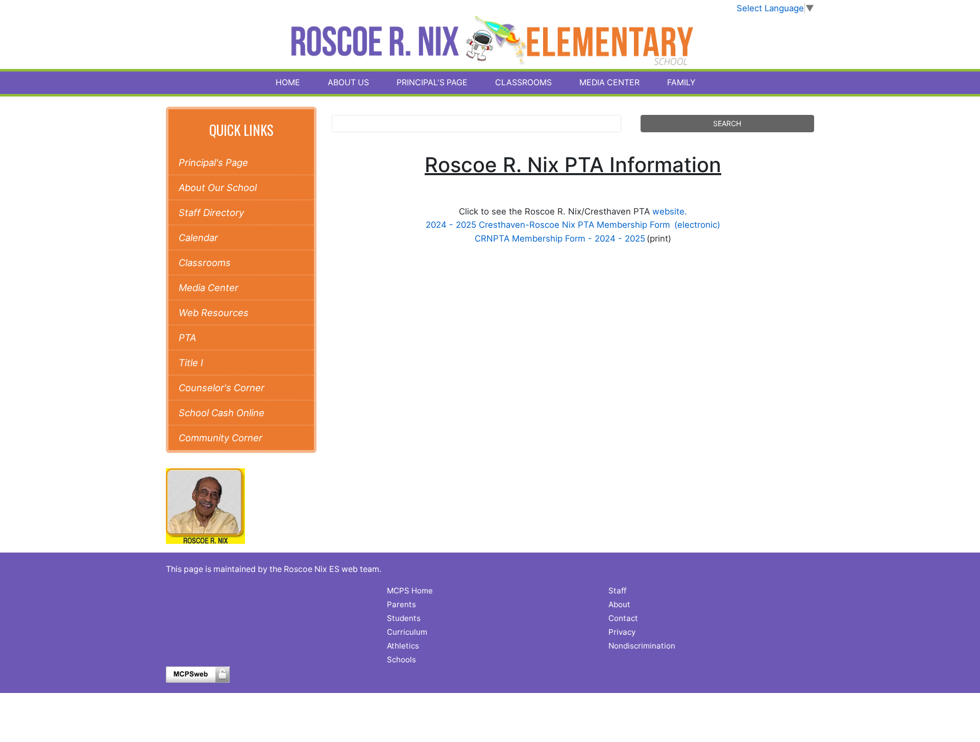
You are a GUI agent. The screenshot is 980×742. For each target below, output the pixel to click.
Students (404, 618)
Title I (191, 362)
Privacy (621, 632)
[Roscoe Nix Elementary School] (490, 41)
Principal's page (432, 82)
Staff (617, 590)
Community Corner (220, 437)
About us (348, 82)
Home (288, 82)
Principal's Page (213, 162)
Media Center (609, 82)
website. (669, 211)
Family (681, 82)
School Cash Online (221, 412)
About (619, 604)
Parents (401, 604)
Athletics (403, 646)
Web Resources (214, 312)
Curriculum (407, 632)
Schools (401, 659)
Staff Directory (211, 212)
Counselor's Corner (221, 387)
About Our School (218, 187)
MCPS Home (410, 590)
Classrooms (523, 82)
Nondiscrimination (641, 646)
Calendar (198, 237)
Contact (623, 618)
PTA (187, 337)
